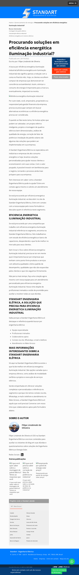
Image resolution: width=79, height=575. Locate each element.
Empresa (42, 559)
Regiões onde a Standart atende (22, 501)
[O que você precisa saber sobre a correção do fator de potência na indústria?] (29, 470)
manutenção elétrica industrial (17, 33)
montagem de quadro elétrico (17, 31)
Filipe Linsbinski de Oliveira (29, 61)
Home (36, 559)
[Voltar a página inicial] (39, 13)
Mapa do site (64, 559)
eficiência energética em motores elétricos (21, 36)
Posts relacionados (61, 77)
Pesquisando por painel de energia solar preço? (42, 475)
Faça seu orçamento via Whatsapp (59, 571)
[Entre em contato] (26, 96)
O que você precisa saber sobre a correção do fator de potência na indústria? (28, 485)
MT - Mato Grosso (16, 506)
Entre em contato (52, 559)
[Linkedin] (22, 454)
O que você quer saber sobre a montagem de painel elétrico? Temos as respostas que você (15, 488)
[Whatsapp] (72, 561)
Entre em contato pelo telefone (61, 71)
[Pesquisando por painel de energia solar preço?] (42, 467)
